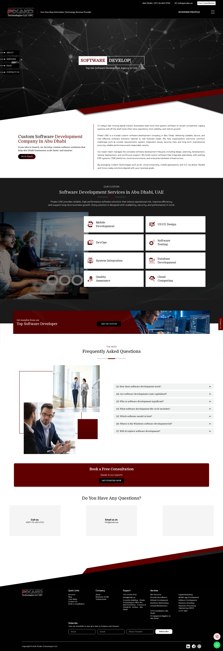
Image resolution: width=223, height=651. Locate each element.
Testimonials (101, 599)
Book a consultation (76, 604)
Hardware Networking (159, 603)
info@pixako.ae (129, 597)
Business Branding (186, 603)
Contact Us (13, 72)
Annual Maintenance (158, 606)
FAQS (9, 66)
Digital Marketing (186, 595)
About (10, 53)
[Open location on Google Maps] (188, 520)
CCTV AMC (183, 611)
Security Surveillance (158, 597)
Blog (70, 597)
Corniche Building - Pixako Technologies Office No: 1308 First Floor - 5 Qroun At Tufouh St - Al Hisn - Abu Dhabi (134, 604)
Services (11, 59)
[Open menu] (213, 12)
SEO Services (155, 595)
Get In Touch (27, 156)
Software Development (188, 600)
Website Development (159, 600)
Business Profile (189, 12)
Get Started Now (111, 481)
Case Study (72, 599)
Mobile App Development (189, 597)
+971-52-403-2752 (129, 595)
